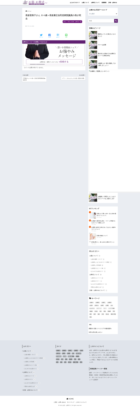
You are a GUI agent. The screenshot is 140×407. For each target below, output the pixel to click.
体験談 (91, 311)
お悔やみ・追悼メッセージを (54, 62)
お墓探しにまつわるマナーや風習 (101, 262)
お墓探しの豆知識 (97, 265)
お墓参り (91, 302)
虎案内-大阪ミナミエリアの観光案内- (100, 328)
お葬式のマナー (96, 281)
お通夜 (107, 305)
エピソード (99, 308)
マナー (105, 308)
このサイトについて (81, 402)
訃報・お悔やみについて (98, 290)
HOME (71, 399)
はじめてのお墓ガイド (98, 271)
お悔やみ (97, 305)
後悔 (91, 314)
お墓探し (103, 302)
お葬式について (95, 2)
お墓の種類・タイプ (97, 259)
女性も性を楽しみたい (95, 332)
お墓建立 (97, 302)
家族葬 (109, 311)
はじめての (92, 308)
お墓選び (109, 302)
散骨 (95, 314)
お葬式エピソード (97, 278)
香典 (91, 317)
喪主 (101, 311)
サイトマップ (70, 402)
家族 (105, 311)
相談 (99, 314)
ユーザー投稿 (111, 308)
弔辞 (114, 311)
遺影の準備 (113, 314)
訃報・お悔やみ (112, 2)
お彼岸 (91, 305)
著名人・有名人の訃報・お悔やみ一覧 (72, 21)
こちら (99, 377)
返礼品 (107, 314)
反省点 (96, 311)
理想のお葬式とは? (97, 287)
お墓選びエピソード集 (98, 268)
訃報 (103, 314)
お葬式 (102, 305)
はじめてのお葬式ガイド (98, 284)
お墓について (85, 2)
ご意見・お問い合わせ (60, 402)
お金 (112, 305)
